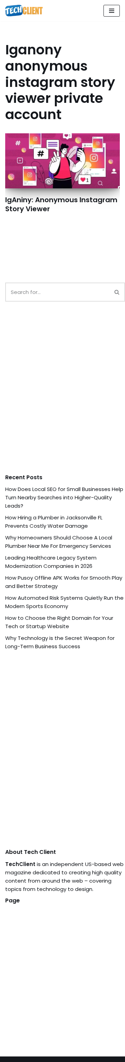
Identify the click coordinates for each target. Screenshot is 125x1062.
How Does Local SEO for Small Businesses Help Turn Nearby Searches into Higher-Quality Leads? (64, 497)
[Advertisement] (62, 394)
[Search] (117, 292)
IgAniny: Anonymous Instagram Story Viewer (61, 204)
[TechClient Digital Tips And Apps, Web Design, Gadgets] (24, 10)
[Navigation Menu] (111, 11)
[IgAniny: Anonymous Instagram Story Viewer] (62, 160)
